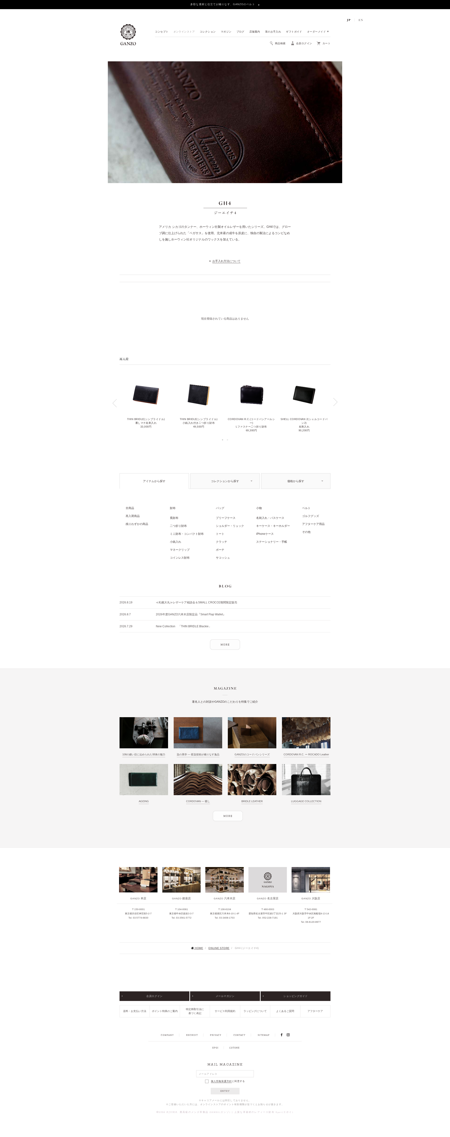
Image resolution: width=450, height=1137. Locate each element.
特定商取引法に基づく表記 (195, 1011)
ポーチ (220, 549)
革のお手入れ (273, 31)
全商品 (130, 508)
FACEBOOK (281, 1035)
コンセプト (161, 31)
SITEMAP (263, 1035)
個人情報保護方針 (221, 1081)
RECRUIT (191, 1035)
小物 (259, 508)
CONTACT (239, 1035)
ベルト (306, 508)
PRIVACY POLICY (215, 1035)
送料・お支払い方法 (134, 1011)
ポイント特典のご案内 (165, 1011)
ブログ (240, 31)
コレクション (208, 31)
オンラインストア (184, 31)
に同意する (228, 1081)
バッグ (220, 508)
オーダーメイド (316, 31)
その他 (306, 532)
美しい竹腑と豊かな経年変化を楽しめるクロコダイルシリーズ (223, 4)
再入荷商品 (133, 516)
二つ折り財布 (178, 526)
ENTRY (225, 1091)
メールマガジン (225, 996)
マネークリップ (180, 549)
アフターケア (315, 1011)
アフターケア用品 (313, 524)
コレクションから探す (225, 481)
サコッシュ (223, 557)
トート (220, 533)
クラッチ (221, 541)
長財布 (174, 518)
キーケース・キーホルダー (273, 526)
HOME (199, 948)
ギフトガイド (294, 31)
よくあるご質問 (285, 1011)
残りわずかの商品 (137, 524)
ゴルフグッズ (310, 516)
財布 (173, 508)
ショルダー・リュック (230, 526)
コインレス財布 (180, 557)
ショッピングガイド (295, 996)
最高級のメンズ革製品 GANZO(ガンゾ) (205, 1112)
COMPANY (167, 1035)
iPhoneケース (265, 533)
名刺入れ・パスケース (270, 518)
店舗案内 (254, 31)
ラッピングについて (255, 1011)
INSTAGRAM (291, 1035)
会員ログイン (154, 996)
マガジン (226, 31)
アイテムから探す (154, 481)
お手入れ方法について (226, 261)
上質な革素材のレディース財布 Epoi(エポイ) (263, 1112)
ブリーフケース (226, 518)
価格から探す (295, 481)
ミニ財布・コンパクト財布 (187, 533)
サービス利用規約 (225, 1011)
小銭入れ (175, 541)
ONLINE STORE (218, 948)
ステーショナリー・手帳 (271, 541)
